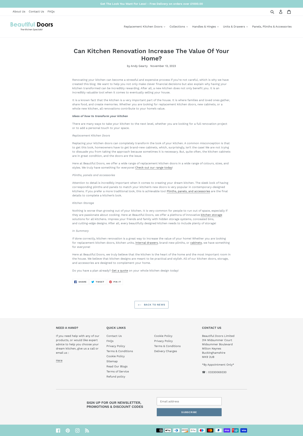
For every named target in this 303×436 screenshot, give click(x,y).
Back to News (154, 304)
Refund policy (115, 376)
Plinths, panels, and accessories (188, 191)
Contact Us (36, 11)
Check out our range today (153, 167)
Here (59, 360)
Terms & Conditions (119, 351)
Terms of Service (117, 371)
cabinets (196, 242)
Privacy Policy (115, 346)
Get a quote (120, 270)
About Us (19, 11)
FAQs (51, 11)
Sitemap (112, 361)
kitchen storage (211, 215)
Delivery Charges (165, 351)
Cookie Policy (115, 356)
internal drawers (146, 242)
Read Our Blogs (116, 366)
